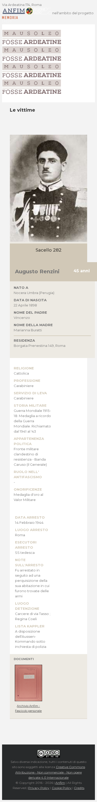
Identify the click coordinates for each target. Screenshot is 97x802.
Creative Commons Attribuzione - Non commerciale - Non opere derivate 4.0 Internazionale (50, 772)
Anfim (60, 783)
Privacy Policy (38, 788)
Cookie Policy (62, 788)
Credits (79, 788)
